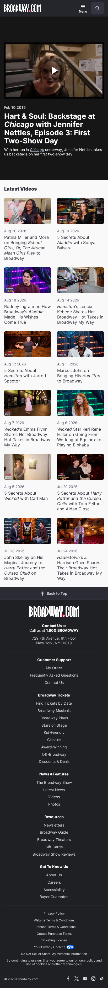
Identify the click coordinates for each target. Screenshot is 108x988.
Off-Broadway (54, 754)
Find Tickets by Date (54, 703)
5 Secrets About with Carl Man (26, 495)
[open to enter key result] (97, 8)
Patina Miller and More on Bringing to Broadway (26, 248)
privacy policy (85, 960)
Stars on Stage (54, 725)
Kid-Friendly (54, 732)
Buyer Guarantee (54, 896)
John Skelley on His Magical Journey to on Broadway (24, 568)
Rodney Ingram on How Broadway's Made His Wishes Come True (27, 314)
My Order (54, 668)
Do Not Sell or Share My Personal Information (54, 954)
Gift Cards (54, 847)
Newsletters (54, 825)
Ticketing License (54, 940)
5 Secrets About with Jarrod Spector (25, 376)
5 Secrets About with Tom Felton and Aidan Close (79, 500)
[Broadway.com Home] (22, 8)
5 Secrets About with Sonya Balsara (76, 242)
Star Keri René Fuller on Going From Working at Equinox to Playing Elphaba (79, 436)
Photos (54, 804)
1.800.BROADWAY (62, 630)
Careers (54, 882)
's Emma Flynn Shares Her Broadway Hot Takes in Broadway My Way (27, 436)
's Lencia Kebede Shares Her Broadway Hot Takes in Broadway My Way (80, 314)
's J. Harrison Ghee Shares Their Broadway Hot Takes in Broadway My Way (79, 568)
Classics (54, 739)
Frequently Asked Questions (54, 675)
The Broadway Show (54, 782)
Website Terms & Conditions (54, 920)
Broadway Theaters (54, 839)
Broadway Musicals (54, 710)
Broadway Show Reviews (54, 854)
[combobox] (95, 8)
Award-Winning (54, 747)
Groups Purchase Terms (54, 934)
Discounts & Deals (54, 761)
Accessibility (54, 889)
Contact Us (52, 625)
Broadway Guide (54, 832)
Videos (54, 797)
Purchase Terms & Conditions (54, 927)
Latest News (54, 789)
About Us (54, 875)
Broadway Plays (54, 718)
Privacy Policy (54, 913)
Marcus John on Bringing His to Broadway (78, 376)
